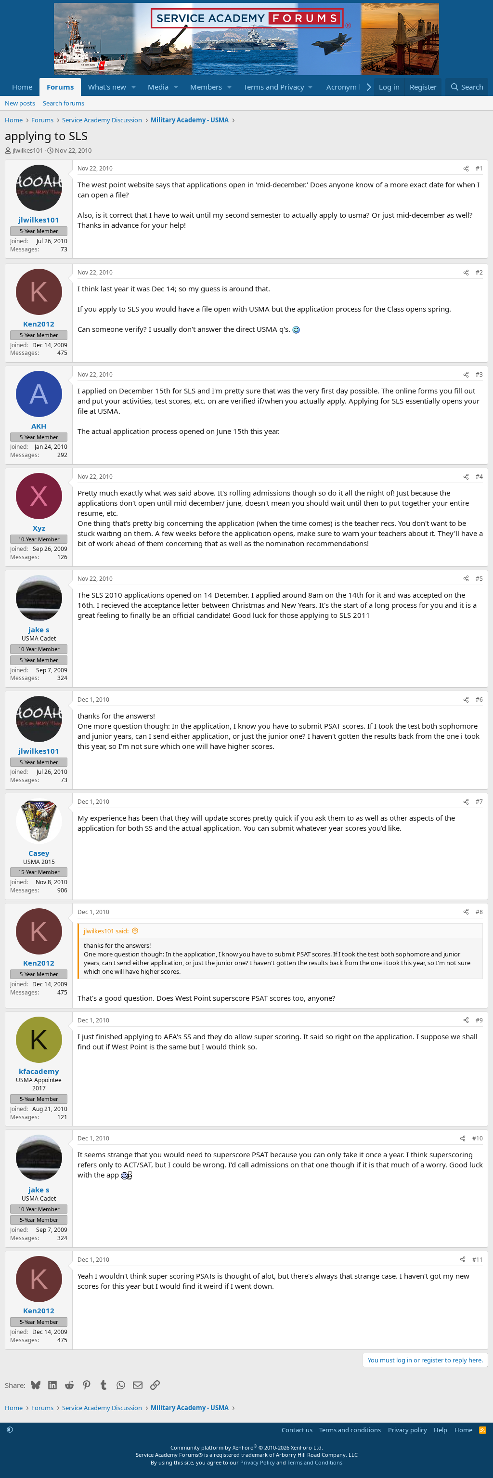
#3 (479, 374)
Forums (60, 87)
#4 (479, 476)
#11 (477, 1260)
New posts (20, 103)
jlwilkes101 (28, 150)
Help (440, 1430)
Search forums (63, 103)
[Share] (466, 168)
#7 (479, 802)
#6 (479, 699)
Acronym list (347, 87)
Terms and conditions (350, 1430)
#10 (477, 1138)
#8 (479, 912)
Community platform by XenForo (246, 1447)
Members (206, 87)
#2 (479, 272)
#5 (479, 579)
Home (22, 87)
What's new (107, 87)
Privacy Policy (257, 1462)
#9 (479, 1020)
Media (158, 87)
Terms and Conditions (314, 1462)
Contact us (297, 1430)
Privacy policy (407, 1430)
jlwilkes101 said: (106, 931)
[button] (134, 87)
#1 (479, 168)
